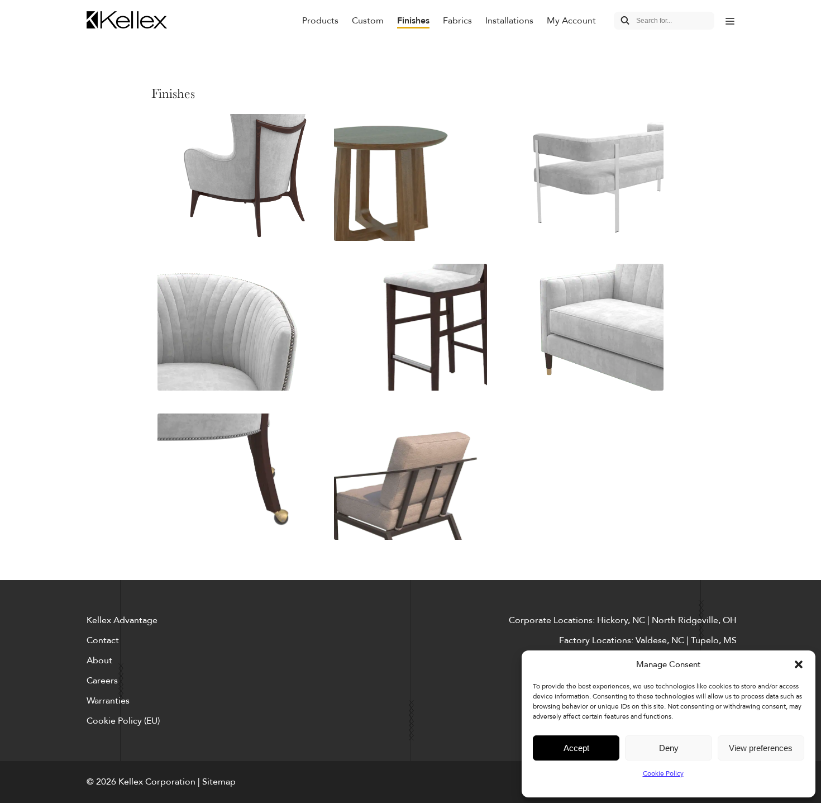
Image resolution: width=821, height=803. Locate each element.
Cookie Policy (663, 773)
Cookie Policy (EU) (123, 721)
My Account (571, 21)
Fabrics (457, 21)
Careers (102, 680)
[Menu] (729, 20)
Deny (669, 748)
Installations (509, 21)
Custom (368, 21)
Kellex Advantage (122, 620)
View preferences (761, 748)
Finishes (413, 21)
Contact (103, 640)
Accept (576, 748)
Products (320, 21)
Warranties (108, 701)
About (99, 660)
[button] (798, 664)
